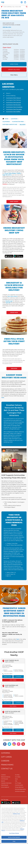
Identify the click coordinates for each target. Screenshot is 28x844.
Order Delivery (14, 69)
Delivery (22, 124)
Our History (17, 776)
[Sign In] (21, 2)
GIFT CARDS (6, 757)
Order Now (14, 312)
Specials (8, 302)
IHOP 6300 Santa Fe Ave (10, 124)
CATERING (5, 753)
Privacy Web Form (19, 787)
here (2, 397)
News (16, 778)
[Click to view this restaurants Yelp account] (23, 744)
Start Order (14, 201)
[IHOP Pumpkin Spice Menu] (14, 594)
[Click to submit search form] (26, 6)
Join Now (14, 368)
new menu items (12, 296)
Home (7, 118)
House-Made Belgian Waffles (12, 173)
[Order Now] (25, 2)
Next (26, 595)
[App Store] (16, 802)
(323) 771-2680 (8, 700)
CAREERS (5, 761)
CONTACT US (6, 769)
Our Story (17, 774)
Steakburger (9, 301)
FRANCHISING (7, 765)
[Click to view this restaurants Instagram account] (14, 744)
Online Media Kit (5, 787)
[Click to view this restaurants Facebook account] (5, 744)
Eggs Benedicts (7, 175)
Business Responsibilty (20, 789)
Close (14, 841)
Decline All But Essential (14, 837)
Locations (14, 118)
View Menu (14, 75)
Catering (18, 676)
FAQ (16, 781)
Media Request (4, 785)
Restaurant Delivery (5, 776)
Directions (14, 64)
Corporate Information (6, 783)
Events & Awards (19, 785)
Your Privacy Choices (14, 833)
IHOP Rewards (4, 778)
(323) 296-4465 (8, 727)
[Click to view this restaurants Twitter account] (9, 744)
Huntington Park (18, 121)
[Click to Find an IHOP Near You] (1, 6)
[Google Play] (6, 802)
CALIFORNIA (6, 121)
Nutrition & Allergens (20, 791)
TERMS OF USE (16, 813)
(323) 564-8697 (8, 673)
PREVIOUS (2, 595)
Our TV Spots (18, 783)
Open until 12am (9, 662)
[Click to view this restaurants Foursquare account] (18, 744)
